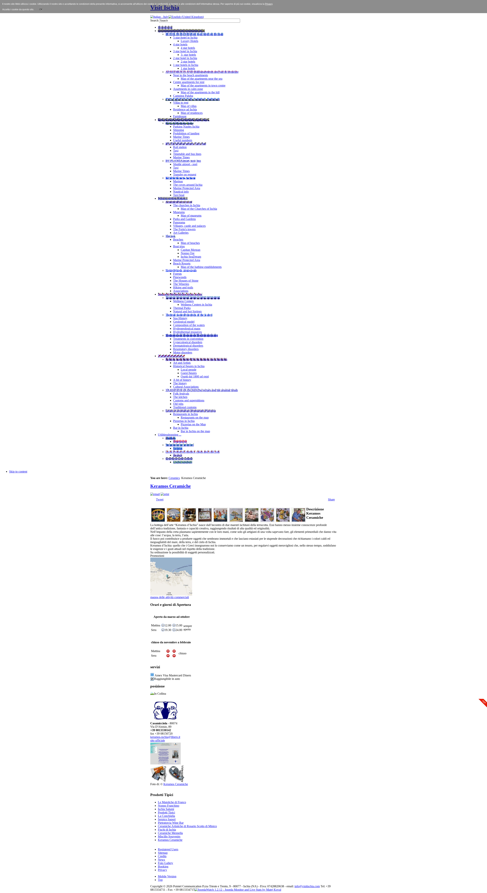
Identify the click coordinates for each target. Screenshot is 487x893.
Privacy (162, 870)
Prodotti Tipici (166, 812)
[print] (165, 494)
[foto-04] (205, 521)
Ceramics (174, 478)
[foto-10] (298, 521)
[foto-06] (236, 521)
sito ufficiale (157, 740)
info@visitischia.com (307, 886)
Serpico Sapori (167, 819)
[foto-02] (173, 521)
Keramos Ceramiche (170, 486)
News (161, 859)
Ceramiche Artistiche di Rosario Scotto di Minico (187, 826)
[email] (155, 494)
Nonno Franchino (168, 805)
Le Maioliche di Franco (172, 802)
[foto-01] (158, 521)
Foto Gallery (165, 863)
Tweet (159, 499)
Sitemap (163, 852)
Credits (162, 856)
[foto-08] (267, 521)
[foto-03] (189, 521)
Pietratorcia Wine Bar (171, 822)
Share (331, 499)
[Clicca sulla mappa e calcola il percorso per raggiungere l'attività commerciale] (171, 594)
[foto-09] (283, 521)
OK (41, 9)
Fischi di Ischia (167, 829)
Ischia (246, 886)
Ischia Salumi (166, 809)
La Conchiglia (166, 816)
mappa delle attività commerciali (169, 597)
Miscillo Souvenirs (169, 836)
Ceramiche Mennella (170, 833)
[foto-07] (251, 521)
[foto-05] (220, 521)
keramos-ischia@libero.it (165, 737)
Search (154, 20)
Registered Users (168, 849)
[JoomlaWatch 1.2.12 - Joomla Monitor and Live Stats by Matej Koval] (238, 889)
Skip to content (18, 471)
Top (160, 879)
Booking (163, 866)
